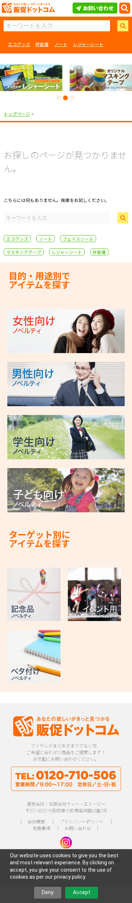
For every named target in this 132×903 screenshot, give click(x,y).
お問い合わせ (78, 828)
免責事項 (41, 828)
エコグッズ (19, 44)
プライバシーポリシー (81, 821)
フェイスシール (78, 239)
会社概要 (36, 821)
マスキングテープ (23, 252)
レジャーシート (88, 44)
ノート (60, 44)
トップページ (17, 114)
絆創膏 (42, 44)
